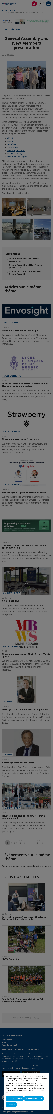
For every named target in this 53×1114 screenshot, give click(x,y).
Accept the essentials (34, 1098)
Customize (11, 1104)
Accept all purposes (14, 1098)
